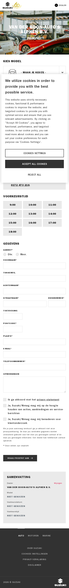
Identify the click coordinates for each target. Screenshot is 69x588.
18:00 (12, 231)
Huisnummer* (56, 298)
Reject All (34, 174)
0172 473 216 (20, 185)
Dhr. (10, 254)
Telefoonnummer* (14, 361)
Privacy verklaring (34, 559)
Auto (21, 535)
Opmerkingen (11, 374)
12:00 (12, 213)
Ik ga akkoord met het (33, 399)
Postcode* (10, 323)
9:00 (13, 204)
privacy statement (48, 399)
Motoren (33, 535)
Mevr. (23, 254)
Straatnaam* (11, 298)
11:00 (52, 204)
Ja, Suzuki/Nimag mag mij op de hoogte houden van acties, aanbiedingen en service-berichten (35, 409)
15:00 (12, 222)
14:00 (52, 213)
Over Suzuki (34, 548)
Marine (47, 535)
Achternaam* (11, 285)
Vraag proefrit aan (18, 458)
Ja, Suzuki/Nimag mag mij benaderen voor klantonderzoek (34, 421)
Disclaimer (34, 565)
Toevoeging (10, 311)
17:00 (52, 222)
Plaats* (8, 336)
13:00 (32, 213)
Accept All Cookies (34, 164)
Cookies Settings (34, 153)
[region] (34, 128)
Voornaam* (10, 260)
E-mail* (7, 349)
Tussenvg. (9, 273)
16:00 (32, 222)
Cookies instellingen (34, 554)
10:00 (32, 204)
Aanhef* (8, 250)
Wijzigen (58, 483)
